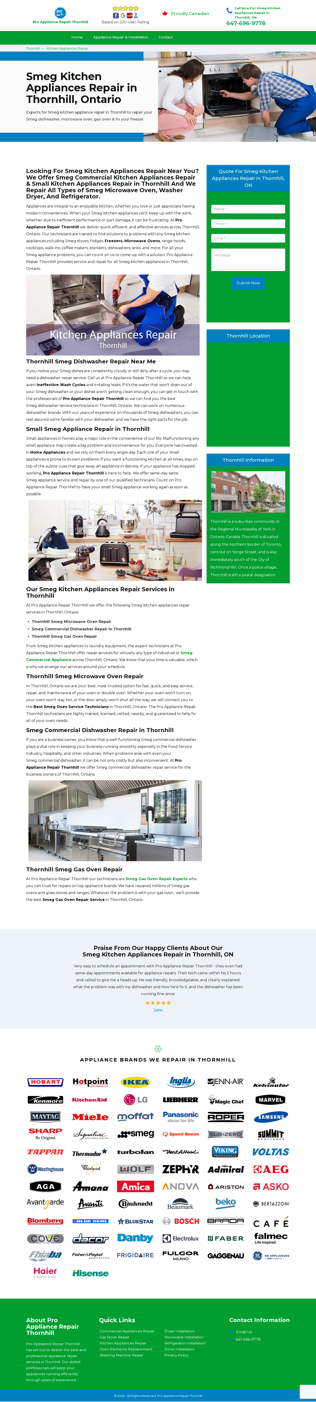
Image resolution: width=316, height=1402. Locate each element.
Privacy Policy (176, 1355)
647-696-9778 (246, 23)
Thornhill (33, 48)
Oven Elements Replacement (126, 1349)
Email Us (244, 1332)
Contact (166, 37)
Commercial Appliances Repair (127, 1331)
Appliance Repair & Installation (120, 37)
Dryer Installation (179, 1331)
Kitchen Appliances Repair (67, 48)
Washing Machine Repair (121, 1355)
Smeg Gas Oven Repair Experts (157, 879)
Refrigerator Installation (185, 1343)
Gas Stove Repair (114, 1337)
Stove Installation (179, 1349)
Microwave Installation (184, 1337)
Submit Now (248, 283)
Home (77, 37)
